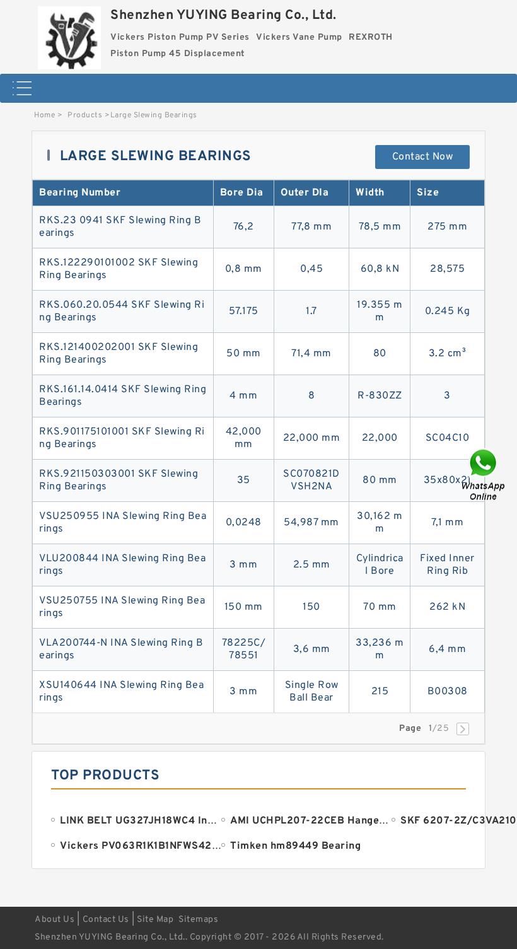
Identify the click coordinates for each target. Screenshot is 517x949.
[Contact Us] (484, 474)
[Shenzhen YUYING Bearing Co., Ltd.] (69, 34)
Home (44, 115)
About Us (54, 919)
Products (84, 115)
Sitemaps (198, 919)
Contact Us (106, 919)
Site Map (155, 919)
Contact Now (422, 157)
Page (410, 728)
